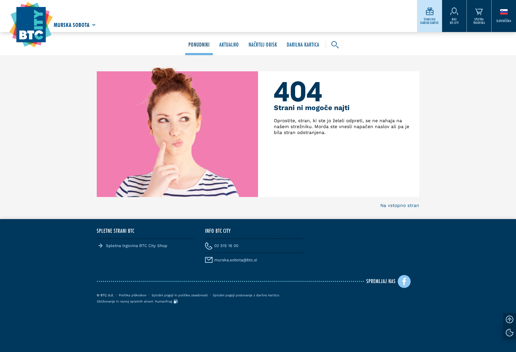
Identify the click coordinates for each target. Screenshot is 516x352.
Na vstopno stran (399, 205)
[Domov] (31, 25)
